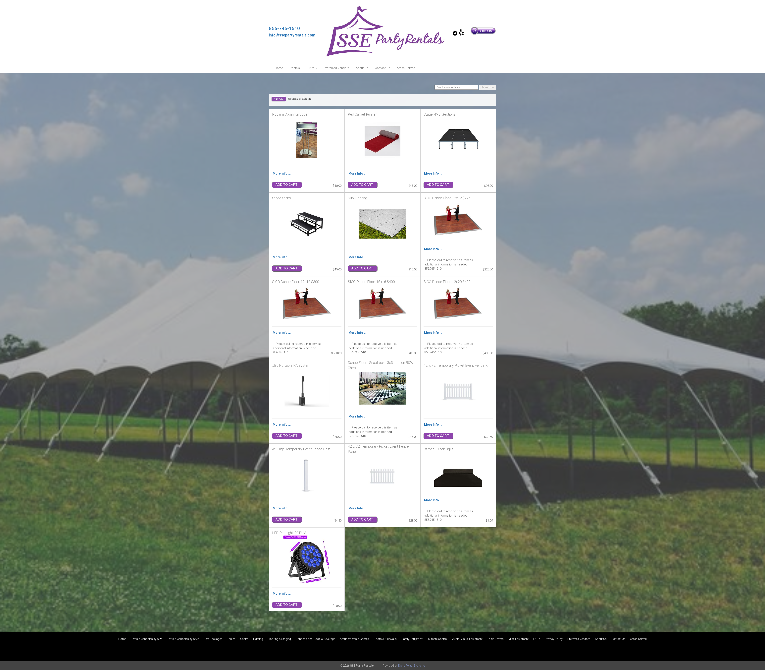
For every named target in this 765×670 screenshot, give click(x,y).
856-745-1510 (284, 28)
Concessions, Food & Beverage (315, 639)
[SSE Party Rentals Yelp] (461, 34)
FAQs (536, 639)
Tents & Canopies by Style (183, 639)
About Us (362, 68)
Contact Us (382, 68)
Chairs (244, 639)
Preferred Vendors (336, 68)
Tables (231, 639)
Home (279, 68)
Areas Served (406, 68)
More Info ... (282, 173)
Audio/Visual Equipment (467, 639)
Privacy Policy (554, 639)
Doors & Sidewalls (385, 639)
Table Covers (495, 639)
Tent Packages (213, 639)
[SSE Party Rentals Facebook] (455, 34)
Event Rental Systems (411, 665)
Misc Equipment (518, 639)
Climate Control (437, 639)
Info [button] (312, 68)
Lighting (258, 639)
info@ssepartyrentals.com (292, 35)
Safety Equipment (412, 639)
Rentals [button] (295, 68)
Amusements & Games (354, 639)
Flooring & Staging (279, 639)
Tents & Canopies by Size (146, 639)
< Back (278, 98)
